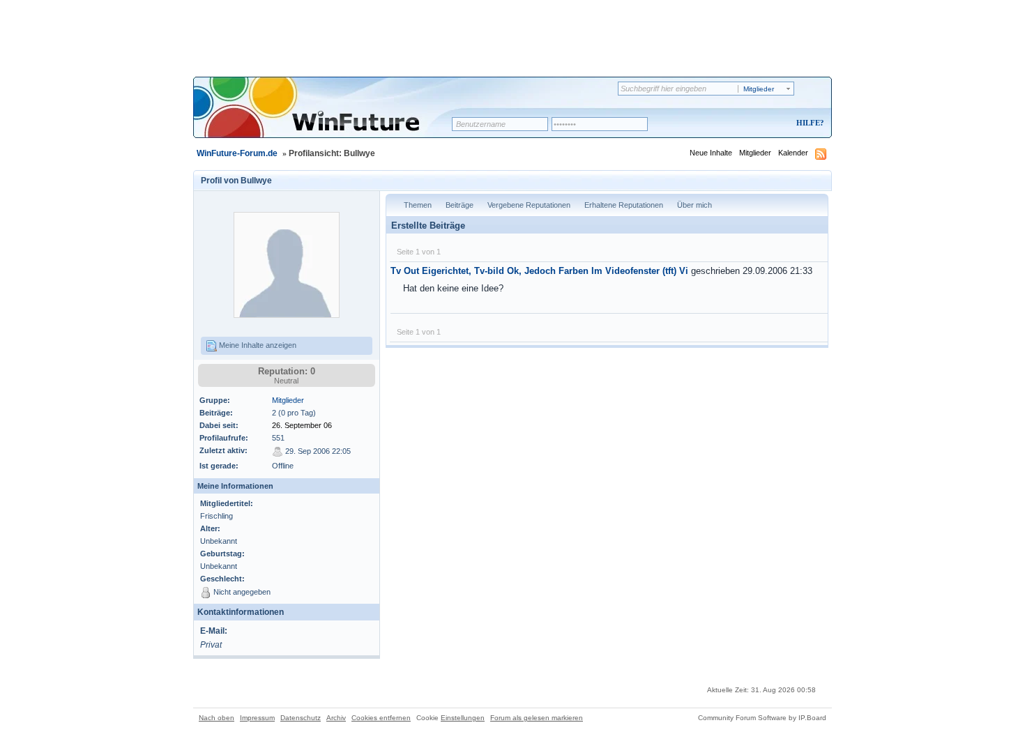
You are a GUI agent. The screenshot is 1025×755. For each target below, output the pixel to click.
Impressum (257, 718)
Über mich (694, 205)
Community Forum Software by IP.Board (762, 718)
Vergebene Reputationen (528, 205)
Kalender (793, 152)
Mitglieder (755, 152)
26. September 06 (302, 425)
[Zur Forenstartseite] (327, 116)
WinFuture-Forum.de (237, 153)
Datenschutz (300, 718)
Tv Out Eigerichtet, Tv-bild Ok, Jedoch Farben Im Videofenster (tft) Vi (539, 271)
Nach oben (216, 718)
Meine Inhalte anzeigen (256, 345)
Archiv (336, 718)
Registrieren (752, 124)
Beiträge (459, 205)
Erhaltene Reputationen (623, 205)
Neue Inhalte (711, 152)
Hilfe (808, 123)
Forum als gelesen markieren (536, 718)
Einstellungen (463, 718)
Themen (418, 205)
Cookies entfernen (381, 718)
